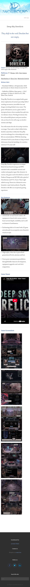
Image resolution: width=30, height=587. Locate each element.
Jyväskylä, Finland (15, 543)
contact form (18, 552)
